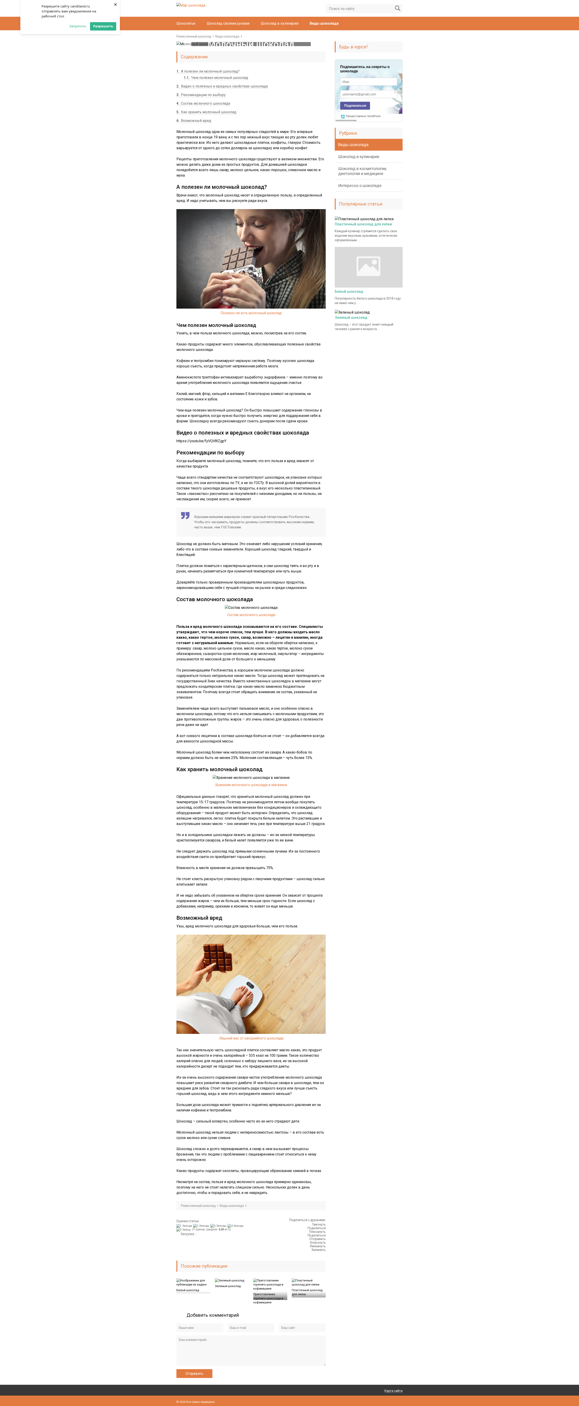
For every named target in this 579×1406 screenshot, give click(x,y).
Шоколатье (185, 23)
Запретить (77, 26)
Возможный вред (193, 120)
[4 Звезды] (236, 1226)
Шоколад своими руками (228, 23)
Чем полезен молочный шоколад (216, 78)
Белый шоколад (187, 1290)
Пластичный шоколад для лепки (307, 1292)
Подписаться (355, 105)
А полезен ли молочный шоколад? (208, 71)
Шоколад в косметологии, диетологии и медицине (362, 171)
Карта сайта (393, 1391)
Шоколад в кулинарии (279, 23)
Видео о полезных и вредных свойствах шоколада (222, 86)
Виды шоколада (324, 23)
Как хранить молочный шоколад (206, 112)
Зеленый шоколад (228, 1286)
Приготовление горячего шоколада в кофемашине (268, 1298)
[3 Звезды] (219, 1226)
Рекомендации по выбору (201, 95)
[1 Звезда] (184, 1226)
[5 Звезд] (184, 1229)
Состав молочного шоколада (203, 103)
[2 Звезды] (201, 1226)
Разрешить (103, 26)
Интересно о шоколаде (360, 185)
